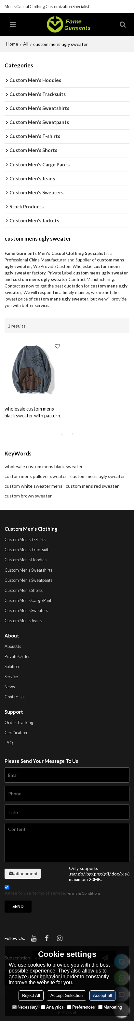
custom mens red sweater (92, 486)
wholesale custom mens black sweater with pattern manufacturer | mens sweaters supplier (32, 412)
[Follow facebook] (46, 938)
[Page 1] (61, 434)
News (10, 686)
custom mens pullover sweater (36, 476)
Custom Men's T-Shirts (25, 539)
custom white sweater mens (33, 486)
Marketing (112, 1007)
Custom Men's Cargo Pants (29, 600)
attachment (25, 873)
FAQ (9, 742)
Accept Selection (66, 995)
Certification (16, 732)
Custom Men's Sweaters (26, 610)
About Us (13, 646)
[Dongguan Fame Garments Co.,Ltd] (68, 24)
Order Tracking (19, 722)
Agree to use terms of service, (53, 893)
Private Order (17, 656)
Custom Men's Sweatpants (28, 580)
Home (12, 44)
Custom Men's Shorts (24, 590)
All (25, 44)
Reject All (31, 995)
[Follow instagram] (59, 938)
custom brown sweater (28, 495)
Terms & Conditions (83, 893)
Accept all (102, 995)
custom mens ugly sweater (97, 476)
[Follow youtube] (33, 938)
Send (18, 906)
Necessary (28, 1007)
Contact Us (14, 696)
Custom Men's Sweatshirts (28, 570)
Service (11, 676)
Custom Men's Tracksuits (27, 549)
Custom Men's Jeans (23, 620)
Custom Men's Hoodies (26, 559)
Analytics (55, 1007)
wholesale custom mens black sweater (44, 466)
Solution (12, 666)
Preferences (83, 1007)
